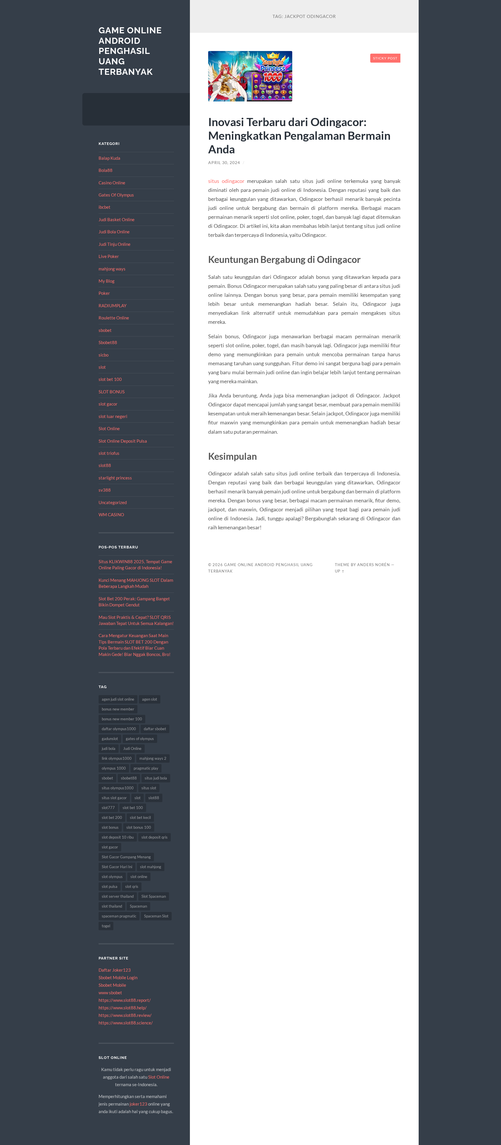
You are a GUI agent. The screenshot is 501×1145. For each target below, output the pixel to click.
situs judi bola (156, 778)
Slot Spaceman (153, 896)
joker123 (138, 1103)
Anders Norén (373, 564)
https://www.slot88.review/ (125, 1015)
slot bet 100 (110, 379)
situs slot (148, 788)
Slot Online (109, 428)
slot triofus (109, 453)
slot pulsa (109, 886)
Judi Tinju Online (114, 244)
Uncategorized (113, 502)
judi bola (108, 748)
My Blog (107, 280)
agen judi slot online (118, 699)
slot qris (131, 886)
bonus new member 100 (122, 719)
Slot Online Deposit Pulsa (123, 441)
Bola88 (105, 170)
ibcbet (104, 207)
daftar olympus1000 (119, 728)
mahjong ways (112, 268)
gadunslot (110, 738)
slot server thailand (118, 896)
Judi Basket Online (117, 219)
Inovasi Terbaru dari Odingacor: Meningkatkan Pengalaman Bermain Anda (299, 135)
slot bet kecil (140, 817)
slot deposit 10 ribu (118, 837)
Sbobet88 (108, 342)
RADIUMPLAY (112, 305)
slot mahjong (150, 866)
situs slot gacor (114, 797)
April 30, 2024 (224, 162)
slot (102, 367)
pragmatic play (146, 768)
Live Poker (109, 256)
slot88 (105, 465)
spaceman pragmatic (119, 916)
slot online (138, 876)
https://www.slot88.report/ (125, 1000)
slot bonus (110, 827)
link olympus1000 (117, 758)
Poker (104, 293)
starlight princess (115, 477)
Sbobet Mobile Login (118, 977)
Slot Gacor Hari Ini (117, 866)
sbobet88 (129, 778)
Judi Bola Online (114, 231)
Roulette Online (114, 317)
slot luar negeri (113, 416)
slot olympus (112, 876)
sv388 (105, 489)
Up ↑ (340, 571)
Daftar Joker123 (115, 970)
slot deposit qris (154, 837)
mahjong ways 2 (152, 758)
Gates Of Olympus (116, 194)
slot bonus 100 (138, 827)
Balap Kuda (109, 158)
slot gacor (108, 403)
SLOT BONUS (112, 391)
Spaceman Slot (156, 916)
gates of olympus (140, 738)
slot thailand (112, 906)
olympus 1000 (114, 768)
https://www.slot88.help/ (123, 1007)
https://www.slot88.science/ (126, 1022)
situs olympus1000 (118, 788)
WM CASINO (111, 514)
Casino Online (112, 182)
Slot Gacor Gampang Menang (126, 857)
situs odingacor (226, 181)
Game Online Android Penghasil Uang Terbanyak (130, 51)
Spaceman (138, 906)
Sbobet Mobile (112, 985)
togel (106, 926)
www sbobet (110, 992)
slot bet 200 (112, 817)
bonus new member (118, 709)
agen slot (149, 699)
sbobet (105, 330)
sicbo (103, 354)
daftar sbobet (155, 728)
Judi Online (132, 748)
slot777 (108, 807)
